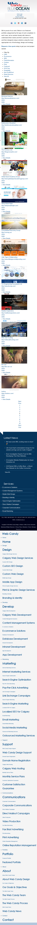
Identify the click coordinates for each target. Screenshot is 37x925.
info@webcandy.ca (20, 519)
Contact (4, 915)
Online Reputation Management (9, 841)
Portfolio (5, 850)
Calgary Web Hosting (7, 764)
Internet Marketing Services (9, 667)
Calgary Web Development (8, 610)
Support (4, 740)
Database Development (8, 634)
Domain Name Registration (8, 756)
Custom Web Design (7, 570)
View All (6, 76)
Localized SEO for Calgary (8, 707)
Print (5, 64)
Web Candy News (6, 907)
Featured (7, 66)
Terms (29, 527)
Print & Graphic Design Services (10, 586)
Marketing (5, 659)
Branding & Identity (6, 593)
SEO (5, 58)
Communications (7, 793)
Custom (6, 62)
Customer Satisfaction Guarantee (10, 780)
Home (4, 537)
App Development (6, 650)
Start (19, 401)
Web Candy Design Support (9, 748)
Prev (19, 403)
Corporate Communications (9, 801)
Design (4, 545)
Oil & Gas (7, 68)
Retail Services (8, 74)
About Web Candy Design (8, 875)
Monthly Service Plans (7, 772)
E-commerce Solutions (7, 626)
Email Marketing (6, 715)
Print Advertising (6, 833)
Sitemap (34, 527)
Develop (5, 602)
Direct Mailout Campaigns (8, 809)
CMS (5, 54)
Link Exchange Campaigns (8, 691)
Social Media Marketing (8, 723)
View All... (8, 472)
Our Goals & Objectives (8, 883)
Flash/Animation (9, 60)
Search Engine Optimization (9, 675)
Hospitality (7, 70)
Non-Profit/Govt (9, 72)
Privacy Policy (19, 527)
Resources (18, 529)
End (20, 427)
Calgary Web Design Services (9, 554)
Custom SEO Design (7, 562)
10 (20, 423)
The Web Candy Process (8, 899)
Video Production (6, 817)
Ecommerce (7, 56)
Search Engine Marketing (8, 699)
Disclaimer (25, 527)
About (4, 867)
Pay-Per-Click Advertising (8, 683)
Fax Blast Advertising (7, 825)
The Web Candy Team (7, 891)
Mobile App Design (6, 578)
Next (19, 425)
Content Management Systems (9, 618)
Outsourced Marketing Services (10, 731)
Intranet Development (7, 642)
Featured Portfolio (6, 858)
